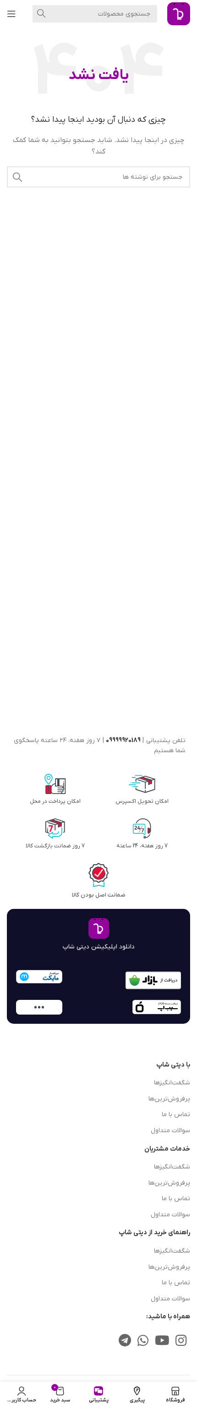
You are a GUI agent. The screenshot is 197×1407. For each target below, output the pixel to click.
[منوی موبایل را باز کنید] (11, 14)
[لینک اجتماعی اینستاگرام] (181, 1341)
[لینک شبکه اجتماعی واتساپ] (143, 1341)
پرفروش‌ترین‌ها (169, 1099)
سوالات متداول (170, 1130)
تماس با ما (176, 1114)
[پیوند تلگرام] (125, 1341)
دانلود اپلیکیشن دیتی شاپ (99, 946)
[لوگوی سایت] (178, 13)
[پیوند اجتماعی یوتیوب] (162, 1341)
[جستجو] (41, 13)
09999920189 (123, 740)
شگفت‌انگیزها (172, 1082)
